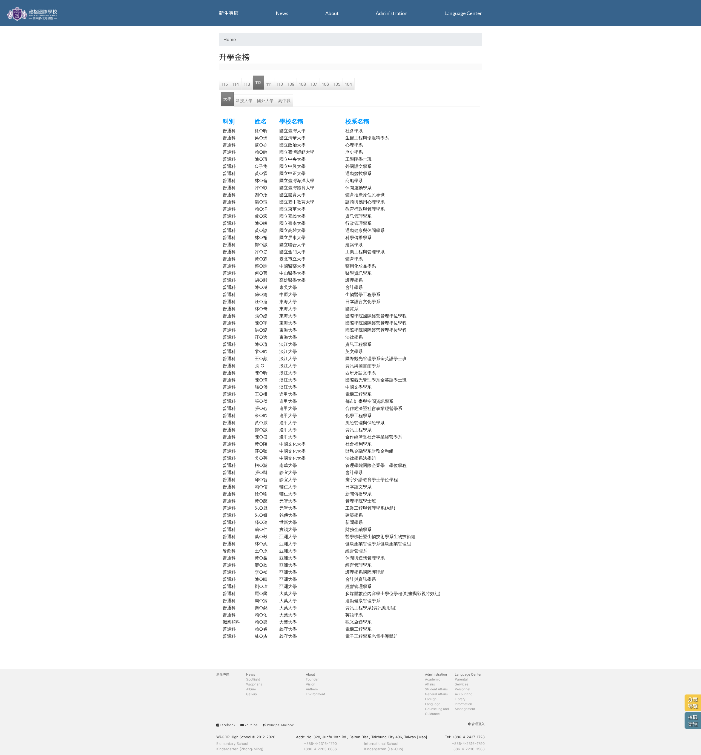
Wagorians (254, 684)
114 (235, 84)
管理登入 (478, 724)
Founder (312, 679)
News (282, 13)
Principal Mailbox (280, 725)
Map (422, 737)
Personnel (462, 689)
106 (325, 84)
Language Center (463, 13)
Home (229, 39)
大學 (227, 99)
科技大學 (244, 100)
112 (258, 82)
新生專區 (229, 13)
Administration (391, 13)
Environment (315, 694)
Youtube (251, 725)
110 (280, 84)
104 (348, 84)
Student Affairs (436, 689)
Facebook (227, 725)
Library (460, 699)
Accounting (463, 694)
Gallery (251, 694)
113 (247, 84)
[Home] (33, 13)
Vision (310, 684)
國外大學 (265, 100)
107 (314, 84)
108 (302, 84)
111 (269, 84)
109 (291, 84)
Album (251, 689)
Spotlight (253, 679)
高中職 (284, 100)
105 (337, 84)
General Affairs (436, 694)
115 (225, 84)
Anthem (312, 689)
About (332, 13)
